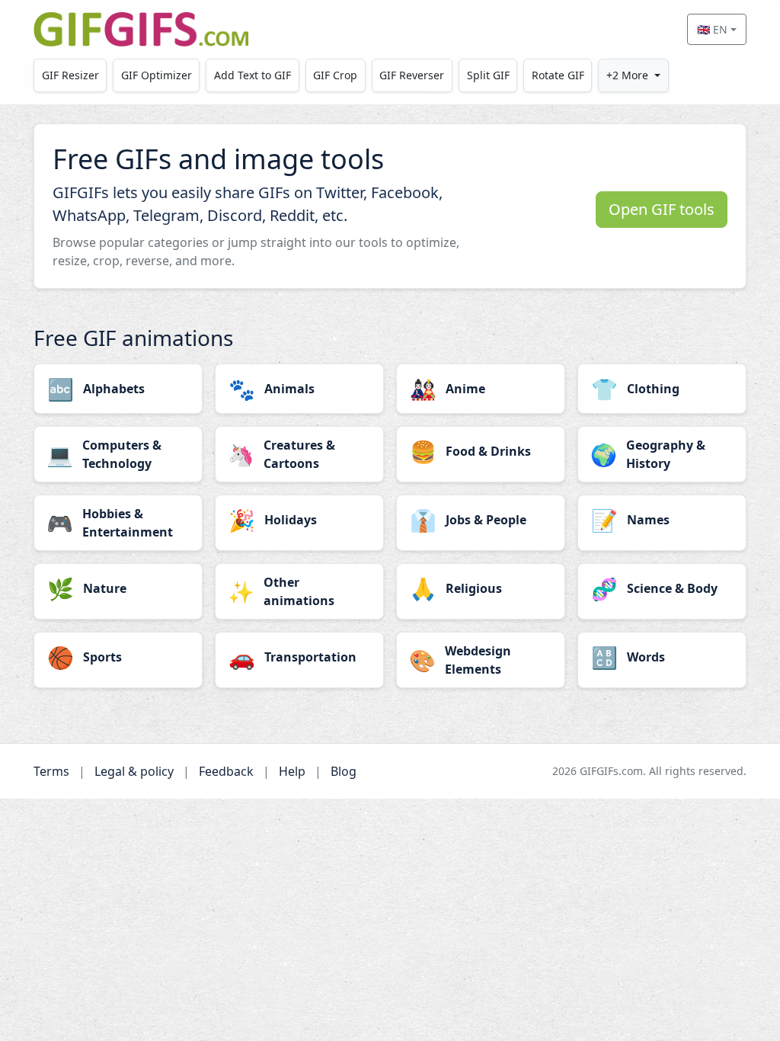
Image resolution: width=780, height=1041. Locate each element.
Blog (343, 771)
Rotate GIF (558, 75)
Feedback (226, 771)
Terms (51, 771)
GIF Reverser (411, 75)
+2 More (627, 75)
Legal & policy (134, 771)
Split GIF (488, 75)
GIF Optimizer (156, 75)
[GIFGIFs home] (141, 29)
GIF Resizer (70, 75)
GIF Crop (335, 75)
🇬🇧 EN (712, 29)
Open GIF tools (661, 209)
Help (292, 771)
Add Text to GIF (252, 75)
